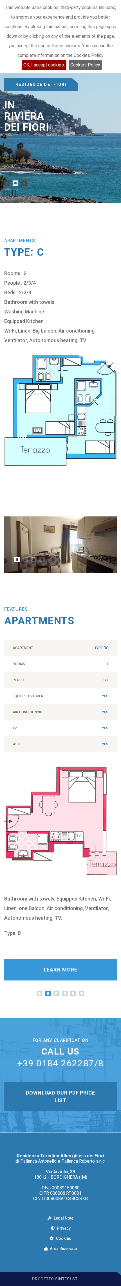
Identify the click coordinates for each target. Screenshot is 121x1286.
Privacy (63, 1228)
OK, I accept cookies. (44, 65)
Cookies (63, 1238)
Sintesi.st (66, 1279)
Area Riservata (63, 1248)
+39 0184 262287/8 (60, 1063)
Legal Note (63, 1218)
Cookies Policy (85, 65)
